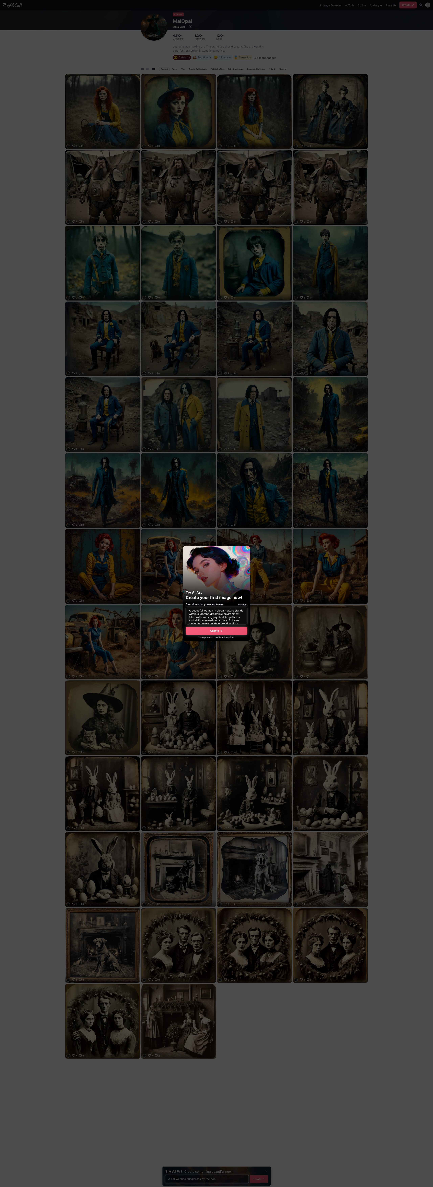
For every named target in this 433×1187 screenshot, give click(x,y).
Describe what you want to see (204, 604)
